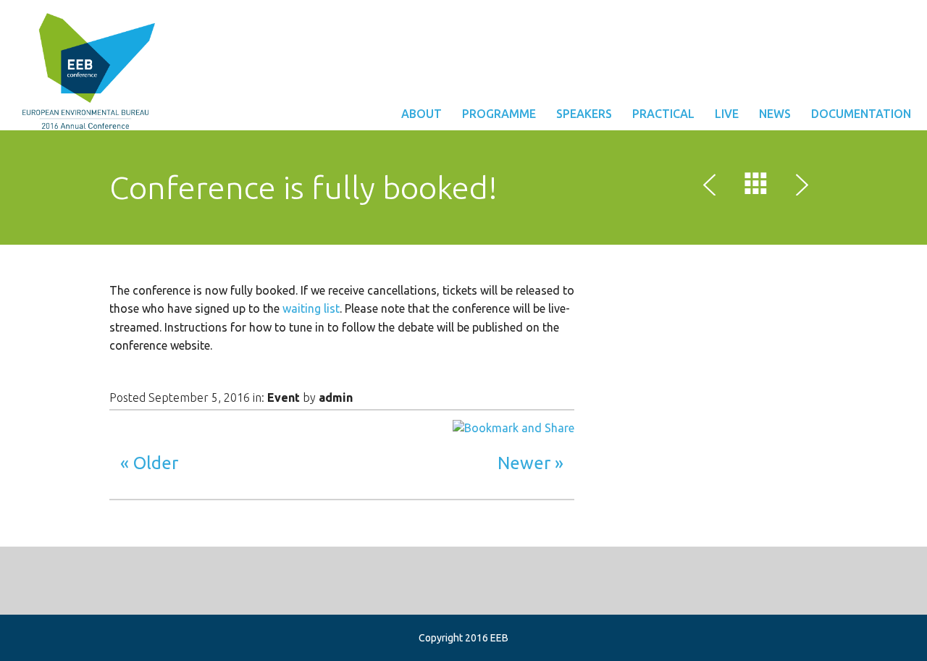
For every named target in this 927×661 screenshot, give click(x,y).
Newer (524, 463)
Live (727, 113)
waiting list (311, 308)
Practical (663, 113)
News (775, 113)
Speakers (584, 113)
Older (155, 463)
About (421, 113)
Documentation (861, 113)
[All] (756, 187)
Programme (499, 113)
